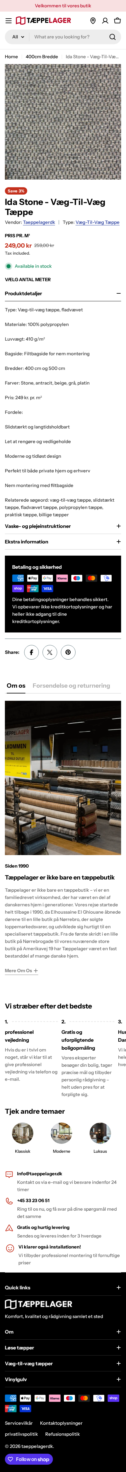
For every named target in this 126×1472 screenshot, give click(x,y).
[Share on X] (50, 652)
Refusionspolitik (62, 1434)
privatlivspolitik (21, 1434)
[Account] (105, 20)
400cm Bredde (42, 56)
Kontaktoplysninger (61, 1423)
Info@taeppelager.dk (39, 1174)
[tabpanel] (63, 838)
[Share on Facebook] (31, 652)
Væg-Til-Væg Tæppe (98, 222)
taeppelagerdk (39, 222)
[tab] (16, 687)
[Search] (112, 37)
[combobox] (63, 37)
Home (11, 56)
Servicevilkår (19, 1423)
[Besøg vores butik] (93, 20)
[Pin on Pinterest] (68, 652)
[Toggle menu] (8, 20)
